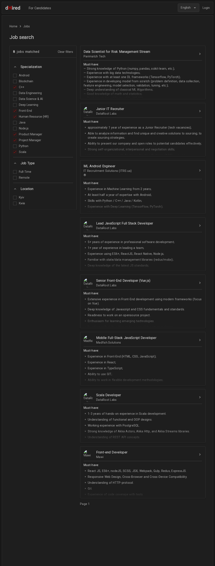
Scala (22, 152)
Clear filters (65, 51)
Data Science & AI (31, 99)
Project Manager (30, 140)
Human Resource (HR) (34, 116)
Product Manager (30, 134)
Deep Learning (28, 104)
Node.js (24, 128)
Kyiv (21, 197)
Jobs (26, 26)
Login (206, 7)
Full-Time (25, 171)
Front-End (25, 110)
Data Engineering (30, 93)
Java (22, 122)
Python (23, 146)
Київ (22, 203)
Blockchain (26, 81)
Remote (24, 177)
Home (13, 26)
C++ (21, 87)
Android (24, 75)
